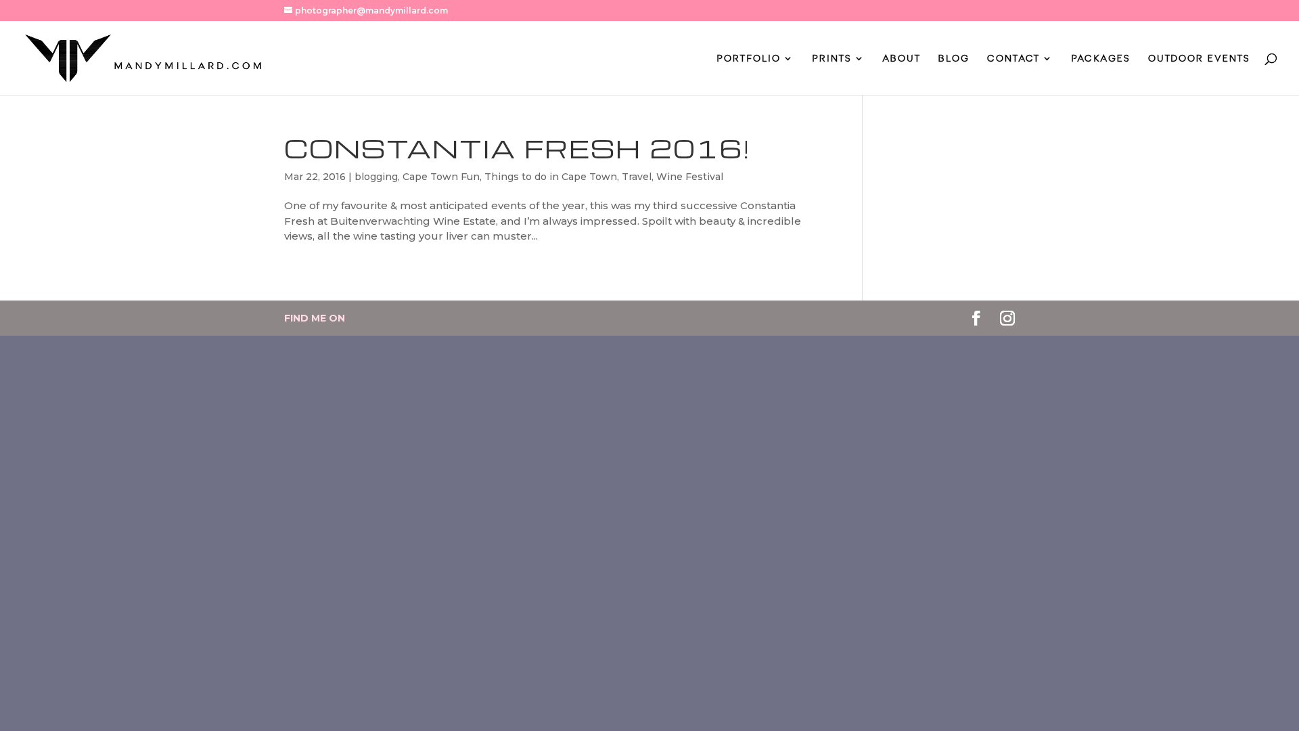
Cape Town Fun (441, 177)
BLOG (954, 58)
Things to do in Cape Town (550, 177)
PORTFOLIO (748, 58)
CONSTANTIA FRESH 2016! (517, 148)
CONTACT (1013, 58)
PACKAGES (1101, 58)
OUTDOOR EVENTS (1199, 58)
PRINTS (832, 58)
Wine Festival (689, 177)
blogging (376, 177)
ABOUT (902, 58)
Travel (637, 177)
